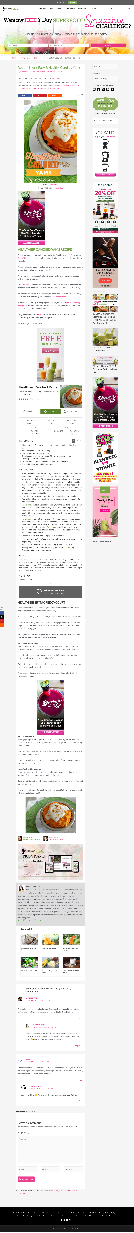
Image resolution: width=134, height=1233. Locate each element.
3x (80, 441)
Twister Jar (51, 527)
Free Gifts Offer (103, 1216)
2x (77, 441)
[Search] (129, 8)
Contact (53, 1213)
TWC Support (56, 78)
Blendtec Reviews (78, 1216)
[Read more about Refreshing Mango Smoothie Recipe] (50, 962)
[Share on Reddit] (2, 625)
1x (73, 441)
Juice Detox (58, 188)
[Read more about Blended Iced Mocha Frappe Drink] (29, 939)
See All (72, 2)
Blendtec (29, 519)
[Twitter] (72, 1220)
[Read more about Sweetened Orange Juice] (50, 939)
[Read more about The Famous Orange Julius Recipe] (71, 939)
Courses (19, 1216)
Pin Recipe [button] (30, 411)
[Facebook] (64, 1220)
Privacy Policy (93, 1216)
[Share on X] (2, 617)
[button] (46, 9)
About (15, 1213)
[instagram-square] (104, 89)
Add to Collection (73, 411)
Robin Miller (23, 258)
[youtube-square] (95, 89)
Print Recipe (52, 411)
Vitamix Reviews (66, 1216)
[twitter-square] (112, 89)
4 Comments (39, 71)
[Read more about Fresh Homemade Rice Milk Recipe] (71, 962)
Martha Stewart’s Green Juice (29, 971)
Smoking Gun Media (75, 1229)
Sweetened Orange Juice (49, 948)
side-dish (25, 285)
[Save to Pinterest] (2, 621)
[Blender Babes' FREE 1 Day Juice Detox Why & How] (105, 360)
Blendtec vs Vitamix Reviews (51, 1216)
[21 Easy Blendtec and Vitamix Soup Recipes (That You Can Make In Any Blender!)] (105, 303)
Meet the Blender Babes (38, 1213)
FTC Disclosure (113, 1216)
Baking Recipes (115, 1213)
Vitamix (28, 505)
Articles (67, 1213)
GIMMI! (108, 45)
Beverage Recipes (104, 1213)
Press (48, 1213)
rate (40, 314)
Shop (86, 1216)
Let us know (49, 593)
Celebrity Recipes (28, 1216)
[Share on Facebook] (2, 613)
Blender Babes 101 (24, 1213)
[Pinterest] (70, 1220)
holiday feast (61, 296)
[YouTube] (61, 1220)
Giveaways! (60, 1213)
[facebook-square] (99, 89)
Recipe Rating (23, 1132)
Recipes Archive (76, 1213)
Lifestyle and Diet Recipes (90, 1213)
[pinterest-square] (108, 89)
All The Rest (38, 1216)
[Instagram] (67, 1220)
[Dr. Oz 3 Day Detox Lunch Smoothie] (105, 337)
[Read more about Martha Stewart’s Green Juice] (29, 962)
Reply (81, 1018)
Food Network (53, 184)
